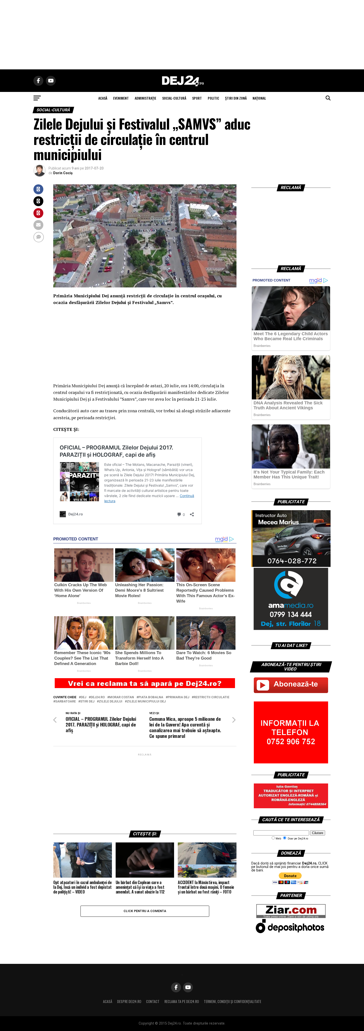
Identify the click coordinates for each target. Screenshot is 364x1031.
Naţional (259, 98)
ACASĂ (102, 98)
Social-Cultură (174, 98)
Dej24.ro (98, 697)
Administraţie (145, 98)
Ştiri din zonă (236, 98)
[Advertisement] (182, 34)
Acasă (107, 1001)
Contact (152, 1001)
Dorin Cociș (63, 173)
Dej (83, 697)
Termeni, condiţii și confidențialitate (232, 1001)
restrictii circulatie (211, 697)
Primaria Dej (178, 697)
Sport (197, 98)
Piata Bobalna (150, 697)
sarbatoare (65, 701)
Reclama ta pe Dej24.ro (181, 1001)
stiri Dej (87, 701)
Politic (213, 98)
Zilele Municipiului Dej (146, 701)
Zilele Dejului (110, 701)
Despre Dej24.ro (129, 1001)
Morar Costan (121, 697)
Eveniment (121, 98)
